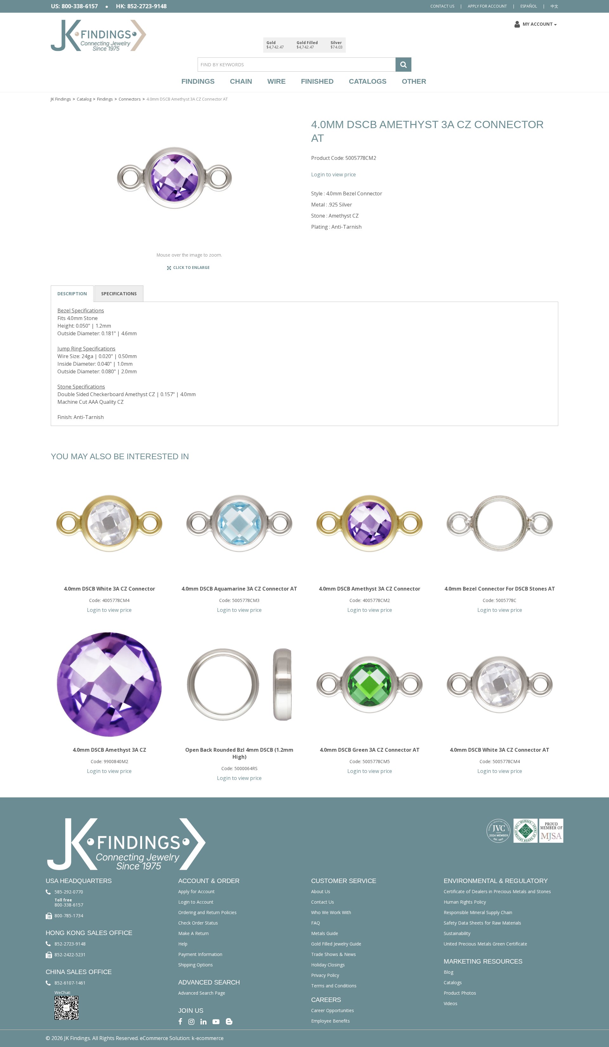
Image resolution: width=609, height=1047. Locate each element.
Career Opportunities (332, 1010)
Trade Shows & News (333, 954)
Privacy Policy (325, 975)
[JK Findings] (99, 35)
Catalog (84, 99)
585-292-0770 (69, 892)
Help (182, 944)
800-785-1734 (69, 916)
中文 (554, 6)
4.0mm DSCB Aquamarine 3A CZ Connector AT (239, 588)
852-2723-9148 (70, 944)
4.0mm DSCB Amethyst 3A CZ (109, 749)
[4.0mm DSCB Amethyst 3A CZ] (109, 684)
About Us (320, 891)
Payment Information (200, 954)
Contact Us (442, 6)
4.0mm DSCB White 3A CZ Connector (109, 588)
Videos (450, 1003)
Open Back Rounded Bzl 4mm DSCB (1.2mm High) (239, 753)
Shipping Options (195, 965)
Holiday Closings (328, 965)
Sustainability (457, 933)
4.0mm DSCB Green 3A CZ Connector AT (370, 749)
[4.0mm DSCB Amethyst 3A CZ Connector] (369, 523)
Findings (198, 81)
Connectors (130, 99)
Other (414, 81)
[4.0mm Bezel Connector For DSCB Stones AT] (499, 523)
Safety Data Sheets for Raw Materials (482, 923)
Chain (241, 81)
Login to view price (333, 174)
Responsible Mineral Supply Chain (478, 912)
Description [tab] (72, 294)
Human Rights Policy (465, 902)
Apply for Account (487, 6)
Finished (317, 81)
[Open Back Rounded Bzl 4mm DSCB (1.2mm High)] (239, 684)
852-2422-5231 (70, 955)
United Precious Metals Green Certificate (485, 944)
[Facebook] (180, 1021)
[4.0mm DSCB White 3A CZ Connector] (109, 523)
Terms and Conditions (334, 986)
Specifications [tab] (119, 294)
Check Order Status (198, 923)
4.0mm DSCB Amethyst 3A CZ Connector (369, 588)
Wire (276, 81)
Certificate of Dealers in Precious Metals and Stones (497, 891)
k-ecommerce (208, 1038)
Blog (448, 972)
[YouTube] (216, 1021)
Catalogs (368, 81)
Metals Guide (324, 933)
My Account (537, 24)
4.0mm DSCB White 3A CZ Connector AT (499, 749)
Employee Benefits (330, 1021)
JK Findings (61, 99)
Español (529, 6)
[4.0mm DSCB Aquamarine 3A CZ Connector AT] (239, 523)
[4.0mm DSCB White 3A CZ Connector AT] (499, 684)
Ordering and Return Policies (207, 912)
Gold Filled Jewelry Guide (336, 944)
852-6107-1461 (70, 983)
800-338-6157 (69, 905)
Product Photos (460, 993)
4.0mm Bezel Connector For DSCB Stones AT (499, 588)
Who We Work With (331, 912)
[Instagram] (191, 1021)
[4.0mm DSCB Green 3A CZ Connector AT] (369, 684)
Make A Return (193, 933)
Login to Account (195, 902)
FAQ (315, 923)
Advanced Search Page (201, 993)
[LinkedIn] (203, 1021)
